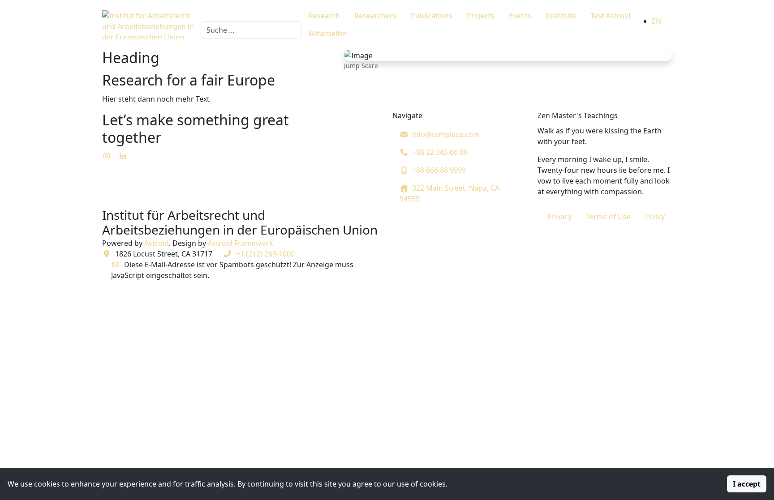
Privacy (559, 217)
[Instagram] (106, 156)
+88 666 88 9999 (439, 170)
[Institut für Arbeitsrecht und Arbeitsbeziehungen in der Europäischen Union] (150, 24)
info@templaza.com (446, 134)
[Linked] (122, 156)
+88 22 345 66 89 (440, 152)
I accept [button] (747, 484)
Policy (655, 217)
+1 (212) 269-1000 (265, 254)
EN (656, 21)
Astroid (156, 243)
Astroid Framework (240, 243)
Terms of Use (608, 217)
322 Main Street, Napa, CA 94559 (449, 193)
